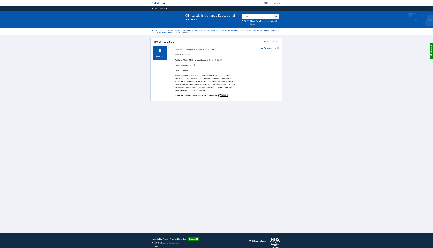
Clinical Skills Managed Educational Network (181, 30)
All (245, 21)
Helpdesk (192, 239)
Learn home (156, 30)
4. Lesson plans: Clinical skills (165, 32)
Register (267, 2)
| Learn (158, 2)
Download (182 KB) (272, 48)
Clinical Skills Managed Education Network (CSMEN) (195, 50)
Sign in (277, 2)
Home (154, 8)
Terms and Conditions (178, 239)
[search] (276, 16)
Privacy (165, 239)
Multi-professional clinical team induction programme (222, 30)
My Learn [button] (164, 8)
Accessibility (157, 239)
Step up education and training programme (262, 30)
